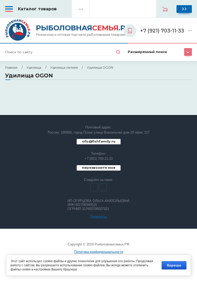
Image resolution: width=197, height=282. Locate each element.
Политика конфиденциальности (98, 252)
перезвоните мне (98, 167)
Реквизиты (99, 216)
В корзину (184, 9)
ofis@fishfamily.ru (98, 141)
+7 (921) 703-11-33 (99, 159)
